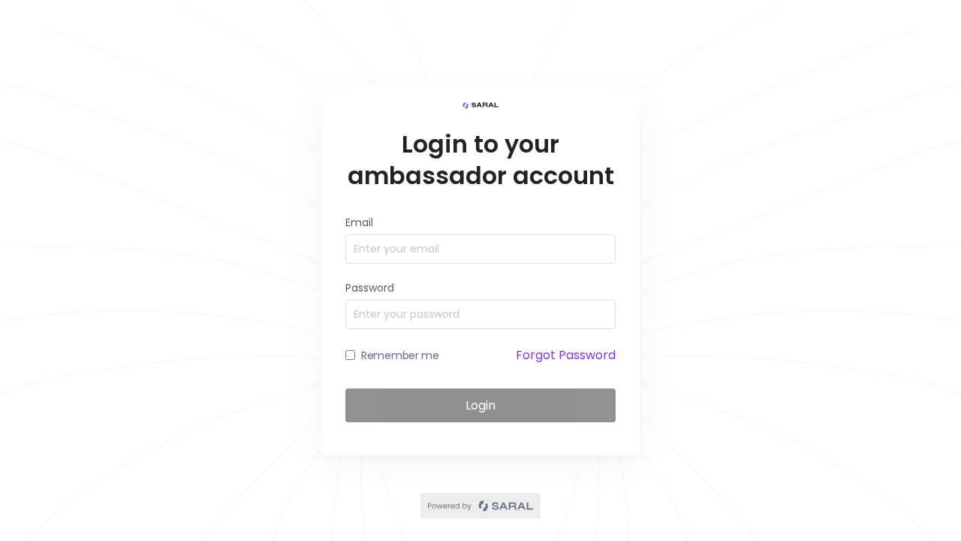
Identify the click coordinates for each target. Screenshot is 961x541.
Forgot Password (566, 355)
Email (359, 222)
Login (480, 405)
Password (369, 287)
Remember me (400, 355)
